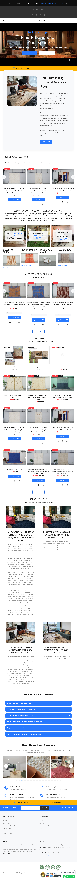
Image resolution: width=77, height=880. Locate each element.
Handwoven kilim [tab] (26, 163)
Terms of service (8, 828)
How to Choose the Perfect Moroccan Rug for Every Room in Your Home (20, 650)
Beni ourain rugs (43, 821)
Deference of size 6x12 (62, 367)
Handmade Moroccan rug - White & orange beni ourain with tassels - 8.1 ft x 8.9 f (38, 397)
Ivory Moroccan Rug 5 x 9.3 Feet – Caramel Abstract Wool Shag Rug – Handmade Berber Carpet (38, 191)
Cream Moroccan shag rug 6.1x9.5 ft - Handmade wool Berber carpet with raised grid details (38, 472)
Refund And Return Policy (10, 826)
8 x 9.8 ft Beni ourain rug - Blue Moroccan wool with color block (62, 396)
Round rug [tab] (47, 163)
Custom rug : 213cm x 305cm (14, 470)
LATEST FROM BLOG (38, 499)
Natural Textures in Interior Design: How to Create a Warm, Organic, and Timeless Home (20, 536)
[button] (6, 766)
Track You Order (7, 834)
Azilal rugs (42, 823)
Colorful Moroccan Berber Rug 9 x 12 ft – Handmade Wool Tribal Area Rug (63, 190)
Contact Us (6, 823)
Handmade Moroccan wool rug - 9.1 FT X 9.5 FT (14, 396)
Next (73, 177)
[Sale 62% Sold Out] (62, 355)
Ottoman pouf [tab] (38, 163)
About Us (6, 821)
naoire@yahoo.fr (49, 855)
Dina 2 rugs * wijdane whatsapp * (14, 367)
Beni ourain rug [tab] (7, 163)
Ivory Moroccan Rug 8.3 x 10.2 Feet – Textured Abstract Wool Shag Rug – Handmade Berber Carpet (14, 191)
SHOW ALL (38, 331)
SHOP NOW (46, 142)
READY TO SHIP (29, 53)
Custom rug (42, 828)
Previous (4, 177)
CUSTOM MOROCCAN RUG (38, 274)
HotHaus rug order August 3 (38, 367)
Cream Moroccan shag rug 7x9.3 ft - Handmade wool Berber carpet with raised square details (62, 472)
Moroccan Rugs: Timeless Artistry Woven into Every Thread (56, 650)
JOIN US (44, 808)
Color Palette (7, 831)
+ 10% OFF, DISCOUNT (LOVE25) (51, 3)
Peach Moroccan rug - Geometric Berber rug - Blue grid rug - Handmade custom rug (14, 305)
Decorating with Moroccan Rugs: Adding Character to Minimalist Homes (56, 535)
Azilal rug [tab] (16, 163)
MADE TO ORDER (47, 53)
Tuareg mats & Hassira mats (47, 826)
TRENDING (38, 338)
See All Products (7, 268)
